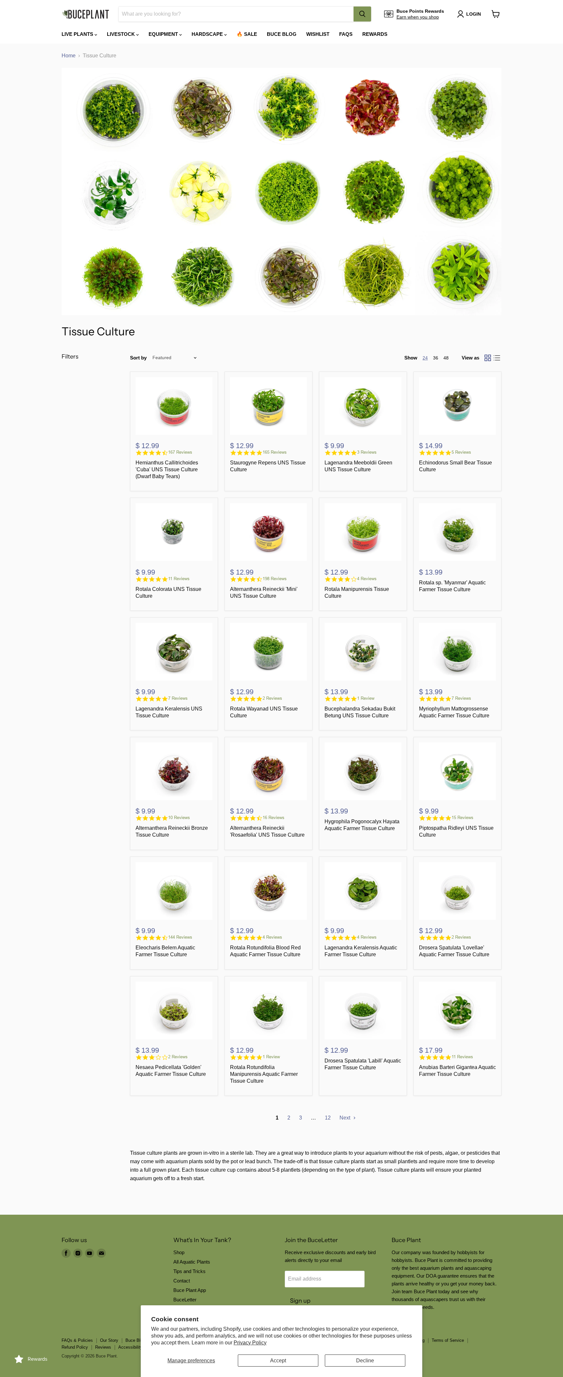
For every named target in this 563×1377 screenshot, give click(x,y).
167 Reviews (180, 452)
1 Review (365, 698)
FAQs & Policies (77, 1340)
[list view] (496, 357)
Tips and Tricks (189, 1271)
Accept (278, 1360)
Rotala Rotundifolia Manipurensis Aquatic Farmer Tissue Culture (264, 1074)
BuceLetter (184, 1299)
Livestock (121, 34)
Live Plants (78, 34)
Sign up (300, 1300)
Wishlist (317, 34)
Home (69, 55)
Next (345, 1118)
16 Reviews (273, 817)
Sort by (138, 357)
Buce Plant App (189, 1290)
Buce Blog (281, 34)
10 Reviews (179, 817)
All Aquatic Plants (191, 1262)
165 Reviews (275, 452)
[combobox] (236, 14)
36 (435, 357)
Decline (365, 1360)
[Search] (362, 14)
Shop (178, 1252)
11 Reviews (179, 578)
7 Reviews (178, 698)
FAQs (346, 34)
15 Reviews (462, 817)
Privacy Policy (250, 1342)
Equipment (164, 34)
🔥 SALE (247, 34)
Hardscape (208, 34)
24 (425, 357)
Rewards (374, 34)
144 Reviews (180, 937)
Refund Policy (75, 1347)
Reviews (103, 1347)
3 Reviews (367, 452)
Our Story (109, 1340)
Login (473, 14)
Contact (181, 1280)
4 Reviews (367, 578)
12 (328, 1118)
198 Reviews (275, 578)
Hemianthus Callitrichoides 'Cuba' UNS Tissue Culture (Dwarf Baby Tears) (167, 469)
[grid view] (487, 357)
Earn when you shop (418, 17)
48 (446, 357)
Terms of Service (448, 1340)
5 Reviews (461, 452)
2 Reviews (272, 698)
